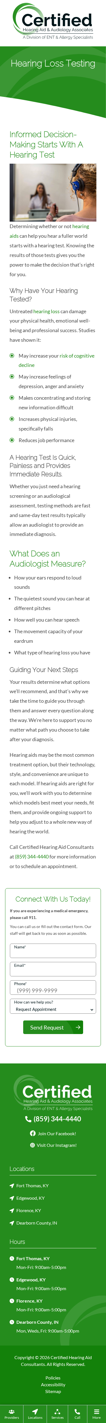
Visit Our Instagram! (57, 1145)
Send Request (47, 1027)
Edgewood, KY (30, 1198)
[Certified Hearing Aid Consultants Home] (53, 20)
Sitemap (53, 1391)
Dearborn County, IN (36, 1222)
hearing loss (46, 311)
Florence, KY (28, 1210)
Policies (53, 1377)
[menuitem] (11, 1414)
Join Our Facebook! (56, 1133)
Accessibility (53, 1384)
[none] (11, 1414)
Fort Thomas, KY (32, 1185)
